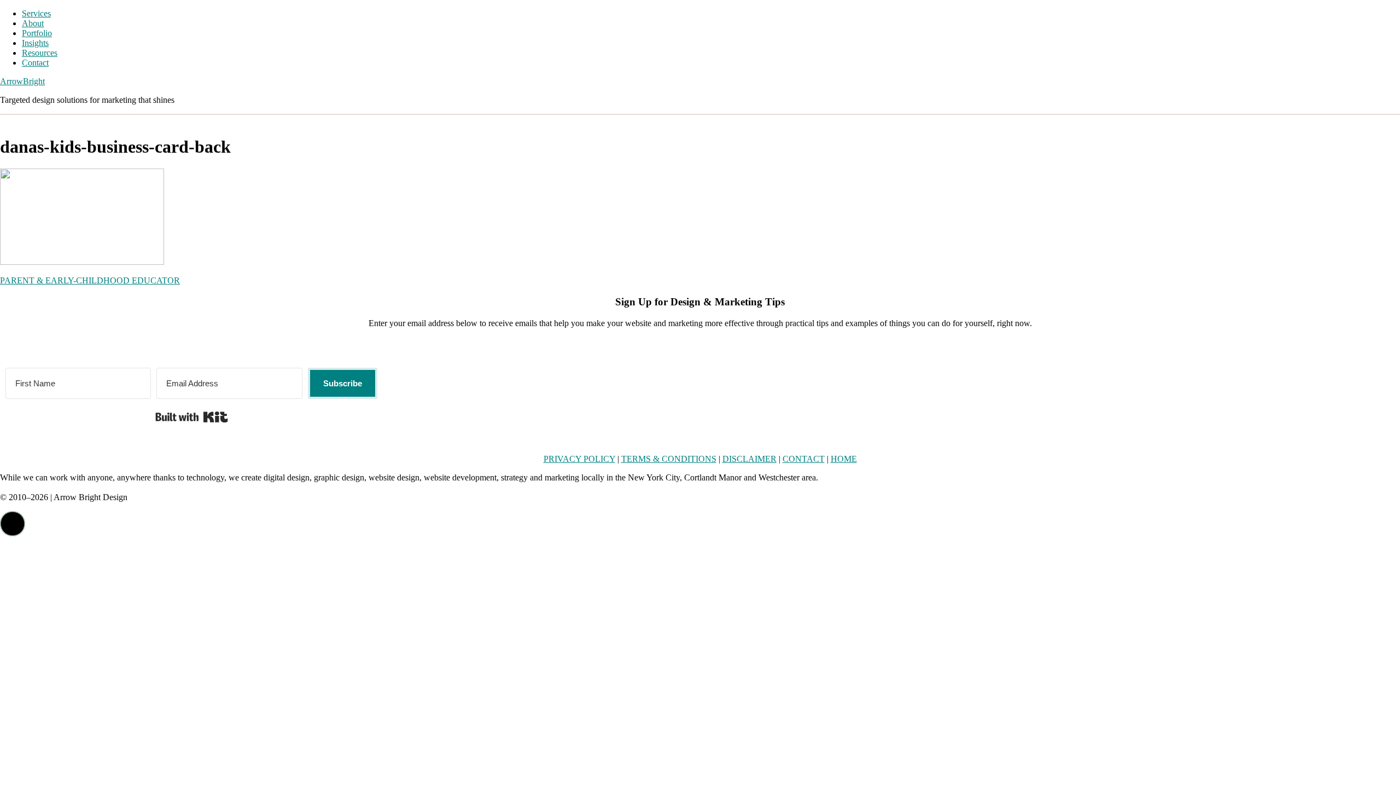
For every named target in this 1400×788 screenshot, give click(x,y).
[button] (12, 523)
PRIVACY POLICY (579, 458)
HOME (844, 458)
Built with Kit (191, 417)
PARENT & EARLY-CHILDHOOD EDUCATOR (90, 280)
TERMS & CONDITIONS (668, 458)
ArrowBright (22, 81)
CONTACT (804, 458)
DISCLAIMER (749, 458)
